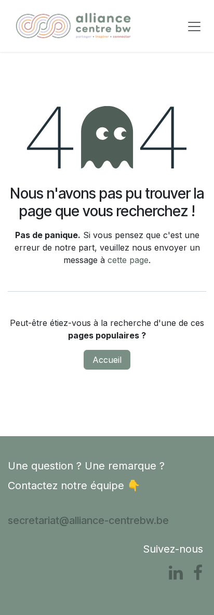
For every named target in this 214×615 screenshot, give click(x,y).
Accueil (107, 360)
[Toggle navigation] (194, 26)
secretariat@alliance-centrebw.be (88, 520)
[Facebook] (198, 572)
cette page (128, 260)
